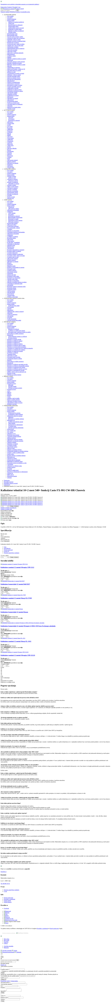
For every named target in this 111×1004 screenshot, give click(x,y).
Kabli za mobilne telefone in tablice (17, 282)
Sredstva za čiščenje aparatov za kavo (17, 369)
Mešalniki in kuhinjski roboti (15, 461)
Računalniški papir (12, 35)
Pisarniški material (8, 482)
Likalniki (10, 464)
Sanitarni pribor (11, 354)
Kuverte (11, 23)
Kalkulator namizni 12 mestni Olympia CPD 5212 (17, 567)
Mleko (9, 394)
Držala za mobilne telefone (14, 449)
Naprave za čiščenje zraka (14, 466)
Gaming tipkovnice (12, 252)
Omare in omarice (12, 179)
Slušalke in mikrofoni (13, 244)
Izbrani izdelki (10, 20)
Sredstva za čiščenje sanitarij (14, 341)
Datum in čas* (4, 997)
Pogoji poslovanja (8, 897)
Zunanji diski (11, 295)
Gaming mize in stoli (12, 257)
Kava (9, 392)
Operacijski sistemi (12, 223)
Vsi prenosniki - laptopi (13, 227)
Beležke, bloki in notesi (13, 39)
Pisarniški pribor (13, 26)
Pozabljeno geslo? (5, 981)
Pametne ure (11, 420)
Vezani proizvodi (8, 550)
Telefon (3, 999)
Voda (8, 396)
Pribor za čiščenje (12, 352)
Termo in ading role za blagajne (16, 38)
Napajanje (10, 273)
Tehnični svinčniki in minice (15, 91)
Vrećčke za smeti (12, 355)
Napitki (10, 385)
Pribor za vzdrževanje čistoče (16, 330)
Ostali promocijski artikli (14, 320)
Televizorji (10, 429)
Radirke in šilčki (12, 94)
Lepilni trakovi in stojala (14, 70)
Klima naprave (11, 467)
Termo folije (10, 123)
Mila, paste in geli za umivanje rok (16, 371)
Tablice (9, 229)
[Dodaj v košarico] (8, 607)
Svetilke (9, 195)
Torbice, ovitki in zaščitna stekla (15, 452)
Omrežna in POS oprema (15, 220)
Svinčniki (10, 316)
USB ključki (11, 292)
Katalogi (9, 7)
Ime (2, 986)
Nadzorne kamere (12, 476)
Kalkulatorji (11, 80)
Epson (9, 132)
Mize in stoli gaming (12, 186)
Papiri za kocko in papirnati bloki (16, 41)
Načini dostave (8, 902)
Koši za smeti (11, 197)
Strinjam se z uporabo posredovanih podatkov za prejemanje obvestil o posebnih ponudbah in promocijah (29, 971)
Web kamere (10, 241)
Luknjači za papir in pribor (14, 85)
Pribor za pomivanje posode (15, 351)
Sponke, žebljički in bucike (14, 63)
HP (9, 125)
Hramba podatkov (13, 222)
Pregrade (10, 60)
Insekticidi (10, 335)
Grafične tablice (11, 238)
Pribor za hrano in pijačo (15, 388)
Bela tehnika (11, 423)
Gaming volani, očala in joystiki (16, 255)
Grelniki (9, 469)
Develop (10, 144)
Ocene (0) (6, 551)
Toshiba (9, 153)
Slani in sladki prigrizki (13, 399)
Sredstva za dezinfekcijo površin (15, 370)
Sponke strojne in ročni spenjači (16, 61)
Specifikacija (7, 548)
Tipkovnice (10, 247)
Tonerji (11, 119)
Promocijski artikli (13, 305)
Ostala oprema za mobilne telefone (16, 455)
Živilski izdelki (12, 386)
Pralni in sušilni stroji (13, 470)
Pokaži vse (3, 965)
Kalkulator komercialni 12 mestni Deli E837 (15, 584)
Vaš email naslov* (5, 982)
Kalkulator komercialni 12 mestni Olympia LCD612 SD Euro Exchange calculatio (28, 626)
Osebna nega (12, 426)
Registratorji (11, 54)
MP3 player (10, 474)
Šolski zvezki (11, 108)
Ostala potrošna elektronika (15, 427)
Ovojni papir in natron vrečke (15, 36)
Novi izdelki (10, 16)
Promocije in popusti (9, 8)
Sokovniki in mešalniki (13, 460)
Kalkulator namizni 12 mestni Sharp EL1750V (16, 598)
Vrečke (9, 317)
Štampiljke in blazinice (13, 67)
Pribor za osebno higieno (14, 374)
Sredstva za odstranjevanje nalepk (16, 367)
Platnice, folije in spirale (14, 75)
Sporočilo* (3, 991)
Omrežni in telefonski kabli (14, 283)
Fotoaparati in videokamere (15, 424)
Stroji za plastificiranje (13, 82)
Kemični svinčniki (12, 88)
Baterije (10, 417)
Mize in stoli (12, 177)
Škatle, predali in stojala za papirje (16, 58)
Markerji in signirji (13, 95)
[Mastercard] (7, 911)
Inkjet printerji (11, 161)
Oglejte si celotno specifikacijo (8, 507)
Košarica (18, 12)
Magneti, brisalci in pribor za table (16, 64)
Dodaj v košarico (14, 506)
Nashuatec (10, 151)
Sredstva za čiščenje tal (13, 342)
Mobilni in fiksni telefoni (15, 414)
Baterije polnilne (11, 442)
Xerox (9, 142)
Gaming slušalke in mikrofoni (15, 254)
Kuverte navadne (12, 50)
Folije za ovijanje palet (13, 103)
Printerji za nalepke (12, 163)
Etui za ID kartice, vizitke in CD (16, 69)
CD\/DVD (10, 294)
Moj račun (6, 939)
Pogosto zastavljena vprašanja (11, 553)
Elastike (10, 105)
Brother (10, 129)
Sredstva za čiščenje (13, 329)
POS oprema (11, 291)
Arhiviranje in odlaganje (15, 25)
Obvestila (14, 7)
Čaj (8, 391)
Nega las (10, 473)
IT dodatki (11, 213)
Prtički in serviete (12, 404)
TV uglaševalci (11, 430)
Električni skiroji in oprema (14, 416)
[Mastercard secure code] (10, 920)
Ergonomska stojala (12, 192)
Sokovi (9, 395)
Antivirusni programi (13, 226)
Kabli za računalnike (13, 280)
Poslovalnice (4, 7)
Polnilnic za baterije (12, 444)
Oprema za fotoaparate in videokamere (17, 471)
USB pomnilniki (11, 319)
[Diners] (6, 915)
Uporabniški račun (25, 12)
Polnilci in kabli (11, 445)
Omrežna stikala (11, 288)
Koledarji (10, 310)
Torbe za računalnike (13, 230)
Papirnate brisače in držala (14, 358)
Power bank (11, 448)
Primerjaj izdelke (5, 12)
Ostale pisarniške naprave (14, 86)
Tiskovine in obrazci (13, 42)
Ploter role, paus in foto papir (15, 45)
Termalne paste (11, 269)
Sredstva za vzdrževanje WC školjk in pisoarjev (20, 348)
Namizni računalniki (13, 210)
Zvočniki (10, 239)
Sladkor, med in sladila (13, 398)
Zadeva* (3, 995)
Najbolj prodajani (11, 19)
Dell (8, 158)
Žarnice (9, 477)
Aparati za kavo (11, 383)
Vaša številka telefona (6, 984)
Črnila (10, 117)
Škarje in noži (11, 72)
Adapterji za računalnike (13, 277)
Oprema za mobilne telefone (16, 419)
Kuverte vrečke (11, 51)
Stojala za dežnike (12, 189)
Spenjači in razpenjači (13, 83)
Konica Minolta (11, 148)
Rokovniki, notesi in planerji (15, 311)
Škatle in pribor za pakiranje (16, 31)
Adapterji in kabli (13, 219)
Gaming (11, 214)
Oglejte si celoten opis (6, 509)
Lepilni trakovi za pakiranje (15, 104)
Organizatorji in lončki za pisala (15, 73)
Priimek (3, 987)
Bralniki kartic (11, 245)
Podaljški (10, 285)
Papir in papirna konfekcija (16, 22)
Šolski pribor (12, 32)
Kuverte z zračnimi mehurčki (15, 53)
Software (11, 207)
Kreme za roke (11, 373)
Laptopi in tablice (13, 208)
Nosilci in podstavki (12, 182)
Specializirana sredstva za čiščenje (17, 336)
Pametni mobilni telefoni (14, 436)
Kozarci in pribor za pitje (14, 401)
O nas (18, 7)
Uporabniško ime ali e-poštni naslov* (10, 976)
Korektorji (10, 100)
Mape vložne (11, 56)
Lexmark (9, 128)
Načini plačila (7, 900)
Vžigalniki (10, 307)
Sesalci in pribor (12, 458)
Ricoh (9, 133)
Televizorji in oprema (14, 413)
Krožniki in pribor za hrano (14, 402)
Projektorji (10, 248)
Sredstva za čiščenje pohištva (15, 344)
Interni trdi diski (11, 274)
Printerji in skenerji (14, 120)
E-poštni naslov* (5, 969)
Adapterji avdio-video (13, 276)
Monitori (10, 211)
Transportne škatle (12, 101)
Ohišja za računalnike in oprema (15, 267)
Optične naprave (11, 270)
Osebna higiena (12, 338)
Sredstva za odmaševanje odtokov (16, 349)
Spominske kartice (12, 446)
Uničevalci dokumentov (14, 79)
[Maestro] (6, 912)
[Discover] (7, 917)
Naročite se (3, 871)
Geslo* (2, 977)
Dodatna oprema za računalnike (16, 232)
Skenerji (10, 164)
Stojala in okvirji (13, 180)
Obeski (9, 308)
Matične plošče (11, 266)
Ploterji (9, 263)
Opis (5, 547)
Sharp (9, 157)
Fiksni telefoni (11, 438)
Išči (17, 10)
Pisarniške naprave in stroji (16, 28)
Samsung (10, 130)
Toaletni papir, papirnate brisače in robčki (19, 332)
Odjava (6, 943)
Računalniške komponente (15, 217)
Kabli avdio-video (12, 279)
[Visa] (5, 914)
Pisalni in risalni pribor (15, 29)
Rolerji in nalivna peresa (14, 89)
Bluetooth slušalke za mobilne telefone (17, 451)
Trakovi (10, 122)
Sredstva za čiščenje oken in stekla (16, 345)
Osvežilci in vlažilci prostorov (15, 333)
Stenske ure (10, 198)
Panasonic (10, 155)
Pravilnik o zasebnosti (9, 899)
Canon (10, 126)
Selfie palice (10, 454)
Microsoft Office (11, 225)
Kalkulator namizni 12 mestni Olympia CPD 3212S (18, 655)
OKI (9, 147)
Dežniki (10, 313)
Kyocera (10, 145)
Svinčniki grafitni (12, 92)
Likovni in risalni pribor (14, 107)
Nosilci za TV (11, 433)
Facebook (6, 908)
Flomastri (10, 97)
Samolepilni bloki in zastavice (15, 48)
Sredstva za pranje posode (14, 339)
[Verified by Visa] (8, 918)
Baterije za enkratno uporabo (15, 441)
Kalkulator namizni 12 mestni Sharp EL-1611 (16, 641)
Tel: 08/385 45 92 (5, 883)
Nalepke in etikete (12, 47)
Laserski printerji (12, 160)
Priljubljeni (13, 12)
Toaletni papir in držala (13, 357)
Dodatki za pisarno (13, 183)
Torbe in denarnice (12, 314)
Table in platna (11, 176)
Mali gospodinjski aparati (15, 421)
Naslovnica (7, 480)
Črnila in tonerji (20, 8)
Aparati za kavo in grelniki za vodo (16, 463)
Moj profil (6, 940)
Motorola (6, 947)
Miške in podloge (12, 236)
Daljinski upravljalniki (13, 435)
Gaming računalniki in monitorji (15, 250)
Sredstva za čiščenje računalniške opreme (18, 366)
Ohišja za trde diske (12, 297)
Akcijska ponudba (8, 946)
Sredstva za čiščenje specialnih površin (17, 364)
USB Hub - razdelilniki (13, 242)
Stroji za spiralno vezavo (13, 78)
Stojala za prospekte (12, 191)
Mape (9, 57)
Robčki (9, 360)
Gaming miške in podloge (14, 251)
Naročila (6, 942)
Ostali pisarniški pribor (13, 76)
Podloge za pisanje (12, 98)
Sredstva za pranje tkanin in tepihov (16, 347)
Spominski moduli (12, 272)
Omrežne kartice (11, 289)
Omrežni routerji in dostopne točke (16, 286)
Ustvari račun (14, 981)
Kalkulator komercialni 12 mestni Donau (14, 612)
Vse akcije (10, 17)
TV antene (10, 432)
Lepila (9, 66)
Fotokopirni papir (12, 33)
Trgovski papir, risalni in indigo (15, 44)
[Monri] (6, 923)
